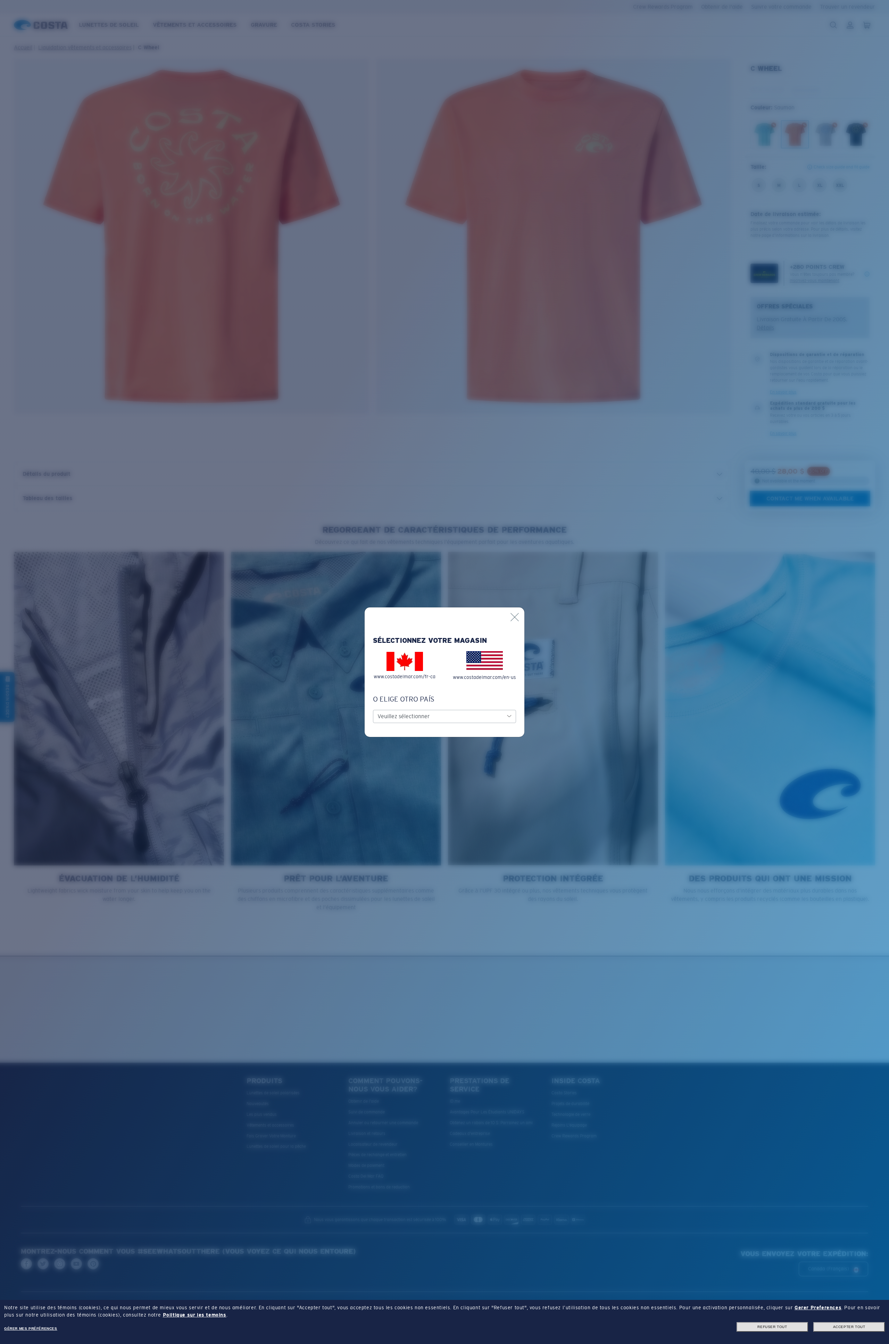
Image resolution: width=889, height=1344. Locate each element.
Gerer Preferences (818, 1307)
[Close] (514, 617)
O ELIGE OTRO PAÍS (403, 699)
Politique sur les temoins (194, 1315)
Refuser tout (772, 1327)
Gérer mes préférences (30, 1328)
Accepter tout (849, 1327)
